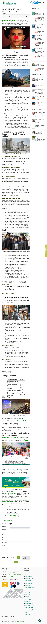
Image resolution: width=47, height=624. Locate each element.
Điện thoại (5, 574)
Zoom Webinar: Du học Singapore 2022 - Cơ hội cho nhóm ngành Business (39, 26)
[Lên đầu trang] (39, 621)
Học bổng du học (29, 603)
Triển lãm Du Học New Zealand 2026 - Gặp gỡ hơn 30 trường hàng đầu (40, 13)
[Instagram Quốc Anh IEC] (14, 583)
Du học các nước (29, 607)
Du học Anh (27, 614)
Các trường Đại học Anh (9, 520)
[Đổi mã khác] (18, 557)
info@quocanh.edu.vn (13, 578)
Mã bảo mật (5, 557)
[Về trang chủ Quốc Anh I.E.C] (10, 2)
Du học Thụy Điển (29, 589)
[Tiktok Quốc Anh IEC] (14, 586)
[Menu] (40, 3)
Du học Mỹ (27, 572)
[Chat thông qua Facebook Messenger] (34, 2)
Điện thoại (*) (4, 533)
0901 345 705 (11, 576)
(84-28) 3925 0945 (12, 574)
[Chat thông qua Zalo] (37, 2)
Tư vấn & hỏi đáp (29, 609)
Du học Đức (28, 585)
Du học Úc (27, 574)
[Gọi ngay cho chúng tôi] (31, 2)
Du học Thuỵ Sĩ (28, 576)
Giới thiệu (27, 601)
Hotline (4, 576)
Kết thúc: (36, 17)
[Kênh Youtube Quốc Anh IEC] (11, 583)
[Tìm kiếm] (43, 2)
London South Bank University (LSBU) (10, 20)
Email (4, 578)
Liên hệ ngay (5, 585)
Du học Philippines (29, 587)
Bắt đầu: (36, 16)
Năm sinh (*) (4, 538)
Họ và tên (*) (5, 526)
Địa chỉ (4, 571)
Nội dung (4, 545)
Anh (3, 23)
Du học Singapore (29, 578)
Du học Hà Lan (28, 591)
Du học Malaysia (29, 592)
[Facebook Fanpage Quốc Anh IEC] (18, 583)
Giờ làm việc (5, 579)
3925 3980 (19, 574)
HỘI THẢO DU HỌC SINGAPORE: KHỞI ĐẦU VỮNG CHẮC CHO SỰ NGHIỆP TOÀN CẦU (39, 37)
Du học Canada (28, 583)
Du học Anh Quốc (16, 491)
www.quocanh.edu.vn (13, 515)
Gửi (16, 562)
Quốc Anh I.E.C (18, 621)
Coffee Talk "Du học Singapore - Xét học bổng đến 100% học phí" (39, 64)
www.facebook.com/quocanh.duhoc (17, 516)
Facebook (4, 542)
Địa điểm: (36, 18)
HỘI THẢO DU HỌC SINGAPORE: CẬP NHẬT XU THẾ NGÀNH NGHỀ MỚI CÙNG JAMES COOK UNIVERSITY (39, 51)
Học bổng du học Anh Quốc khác (18, 421)
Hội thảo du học (28, 605)
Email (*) (4, 529)
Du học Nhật (28, 594)
